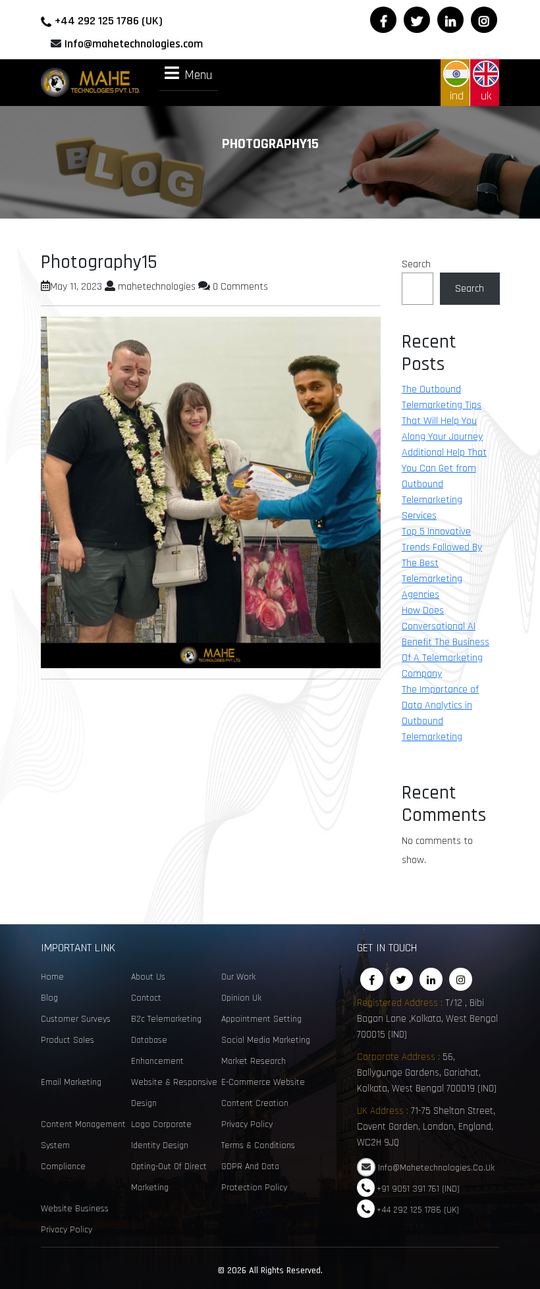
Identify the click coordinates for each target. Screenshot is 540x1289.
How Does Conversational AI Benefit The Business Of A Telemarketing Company (445, 642)
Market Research (253, 1061)
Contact (146, 998)
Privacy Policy (247, 1124)
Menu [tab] (198, 74)
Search (416, 264)
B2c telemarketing (166, 1019)
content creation (254, 1103)
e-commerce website (263, 1082)
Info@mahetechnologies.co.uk (436, 1168)
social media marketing (265, 1040)
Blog (49, 998)
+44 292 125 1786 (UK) (109, 20)
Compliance (63, 1166)
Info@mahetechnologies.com (134, 43)
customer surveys (76, 1019)
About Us (148, 977)
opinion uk (241, 998)
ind (457, 95)
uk (486, 95)
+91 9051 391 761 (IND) (418, 1189)
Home (52, 977)
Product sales (67, 1040)
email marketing (71, 1082)
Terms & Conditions (258, 1145)
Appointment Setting (261, 1019)
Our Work (238, 977)
